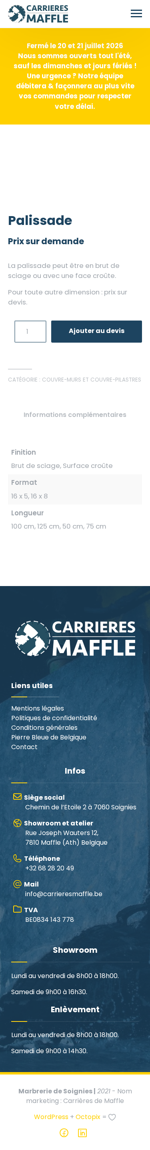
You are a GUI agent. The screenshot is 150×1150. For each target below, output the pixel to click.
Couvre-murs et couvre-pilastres (91, 402)
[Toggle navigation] (136, 13)
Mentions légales (37, 730)
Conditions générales (44, 750)
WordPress (51, 1139)
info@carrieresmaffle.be (63, 911)
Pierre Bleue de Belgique (48, 759)
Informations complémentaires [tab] (75, 437)
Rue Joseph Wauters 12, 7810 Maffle (66, 855)
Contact (24, 769)
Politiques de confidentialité (54, 740)
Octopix (88, 1139)
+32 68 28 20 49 (49, 885)
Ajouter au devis (96, 352)
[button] (131, 154)
